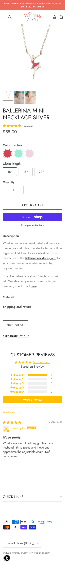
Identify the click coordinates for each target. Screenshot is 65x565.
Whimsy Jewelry (20, 552)
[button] (12, 126)
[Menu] (4, 17)
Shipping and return (17, 307)
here (33, 286)
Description (11, 236)
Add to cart (32, 205)
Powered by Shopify (39, 552)
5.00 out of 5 (41, 362)
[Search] (11, 17)
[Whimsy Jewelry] (32, 17)
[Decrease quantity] (6, 190)
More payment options (32, 225)
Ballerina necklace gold (40, 258)
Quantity (9, 182)
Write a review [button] (32, 400)
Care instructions (16, 336)
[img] (12, 422)
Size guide (15, 325)
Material (8, 297)
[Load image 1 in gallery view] (32, 56)
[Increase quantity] (20, 190)
